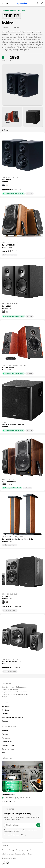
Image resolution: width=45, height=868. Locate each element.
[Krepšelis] (42, 3)
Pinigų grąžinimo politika (24, 850)
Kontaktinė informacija (9, 858)
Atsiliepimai (6, 738)
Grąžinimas (6, 710)
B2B (3, 752)
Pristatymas (6, 706)
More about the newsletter (14, 835)
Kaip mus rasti (7, 801)
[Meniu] (2, 3)
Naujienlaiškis (7, 742)
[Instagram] (3, 863)
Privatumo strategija (8, 850)
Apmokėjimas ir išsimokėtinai (12, 717)
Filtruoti (6, 130)
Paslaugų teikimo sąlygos (23, 854)
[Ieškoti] (7, 3)
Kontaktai (5, 721)
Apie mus (5, 731)
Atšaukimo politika (7, 854)
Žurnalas (5, 734)
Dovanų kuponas (8, 749)
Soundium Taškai (8, 745)
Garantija (5, 714)
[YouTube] (8, 863)
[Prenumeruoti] (38, 825)
